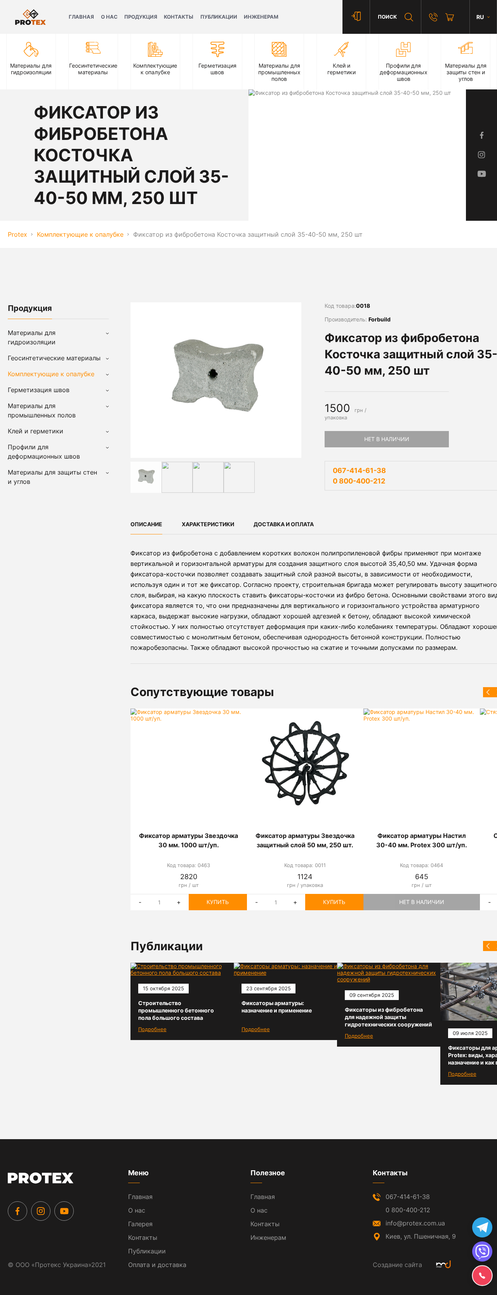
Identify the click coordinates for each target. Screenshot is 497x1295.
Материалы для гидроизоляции (32, 337)
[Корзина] (449, 17)
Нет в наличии (386, 439)
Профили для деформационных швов (44, 451)
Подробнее (152, 1029)
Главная (81, 17)
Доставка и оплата (284, 524)
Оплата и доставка (157, 1265)
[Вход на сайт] (356, 17)
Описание (146, 524)
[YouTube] (64, 1211)
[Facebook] (17, 1211)
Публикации (218, 17)
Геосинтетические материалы (54, 358)
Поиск (387, 17)
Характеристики (208, 524)
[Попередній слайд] (488, 692)
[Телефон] (433, 17)
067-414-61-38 (359, 470)
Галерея (140, 1224)
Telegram (482, 1227)
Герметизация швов (39, 390)
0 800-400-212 (359, 481)
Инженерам (261, 17)
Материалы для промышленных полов (42, 410)
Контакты (178, 17)
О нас (109, 17)
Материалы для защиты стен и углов (52, 476)
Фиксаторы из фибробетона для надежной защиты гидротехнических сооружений (388, 1017)
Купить (218, 902)
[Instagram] (40, 1211)
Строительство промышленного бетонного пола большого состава (176, 1010)
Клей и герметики (35, 431)
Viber (482, 1251)
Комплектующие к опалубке (51, 374)
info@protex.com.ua (415, 1223)
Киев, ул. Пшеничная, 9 (421, 1236)
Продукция (140, 17)
